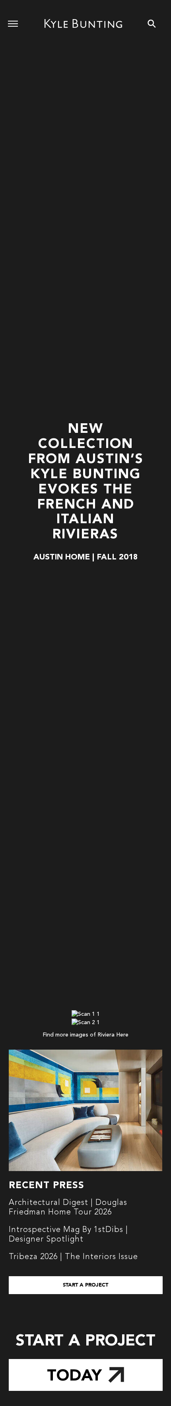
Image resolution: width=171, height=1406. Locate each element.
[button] (86, 1285)
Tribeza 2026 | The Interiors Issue (73, 1257)
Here (122, 1035)
